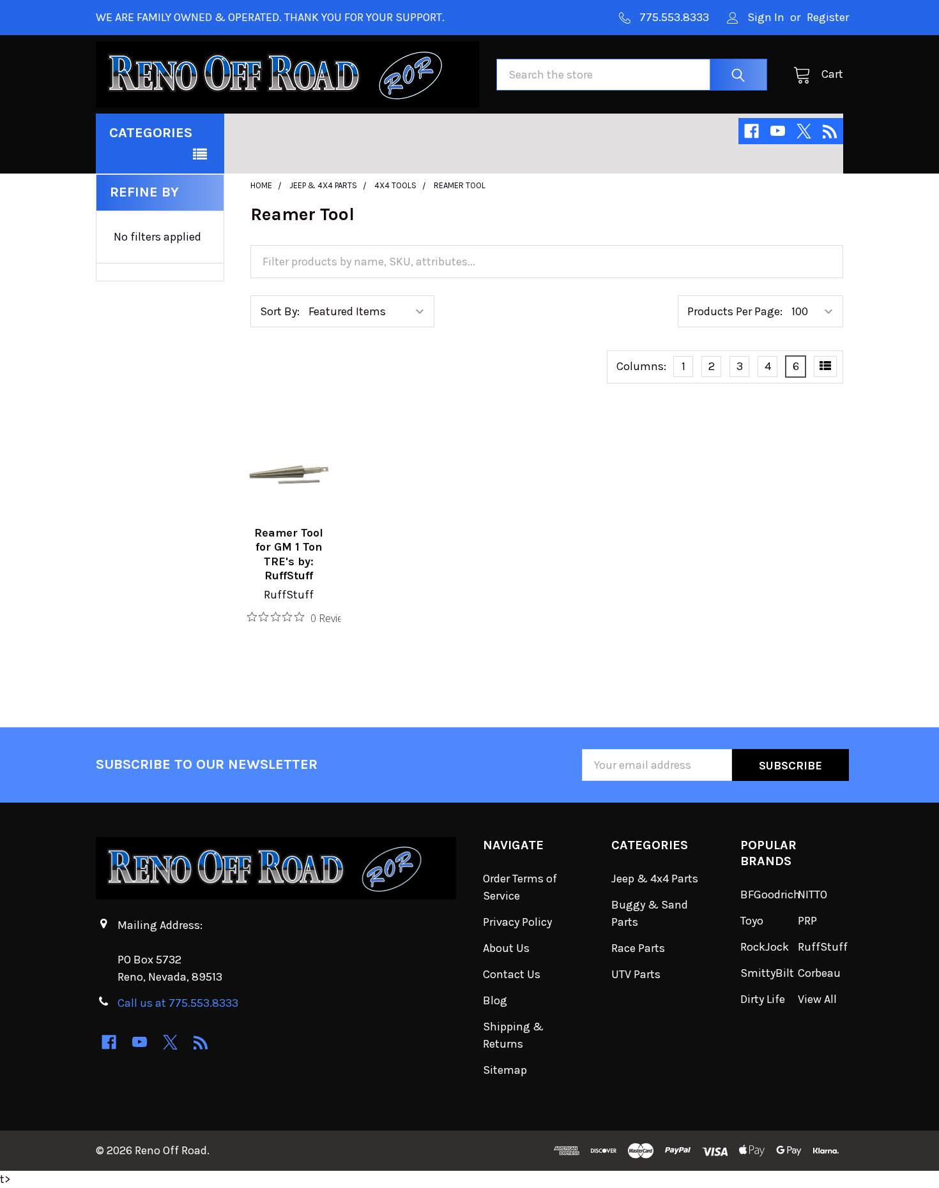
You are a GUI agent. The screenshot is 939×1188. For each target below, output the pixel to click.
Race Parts (638, 948)
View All (817, 999)
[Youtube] (778, 131)
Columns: (641, 366)
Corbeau (819, 973)
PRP (807, 921)
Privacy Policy (517, 922)
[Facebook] (751, 131)
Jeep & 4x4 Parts (654, 879)
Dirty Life (762, 999)
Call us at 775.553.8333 (178, 1003)
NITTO (812, 894)
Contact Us (511, 974)
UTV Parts (635, 974)
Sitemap (505, 1070)
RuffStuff (823, 947)
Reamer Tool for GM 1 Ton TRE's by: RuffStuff (288, 554)
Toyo (751, 921)
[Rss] (830, 131)
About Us (506, 948)
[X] (804, 131)
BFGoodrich (770, 894)
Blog (495, 1000)
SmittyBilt (767, 973)
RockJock (764, 947)
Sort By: (280, 311)
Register (828, 17)
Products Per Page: (734, 311)
